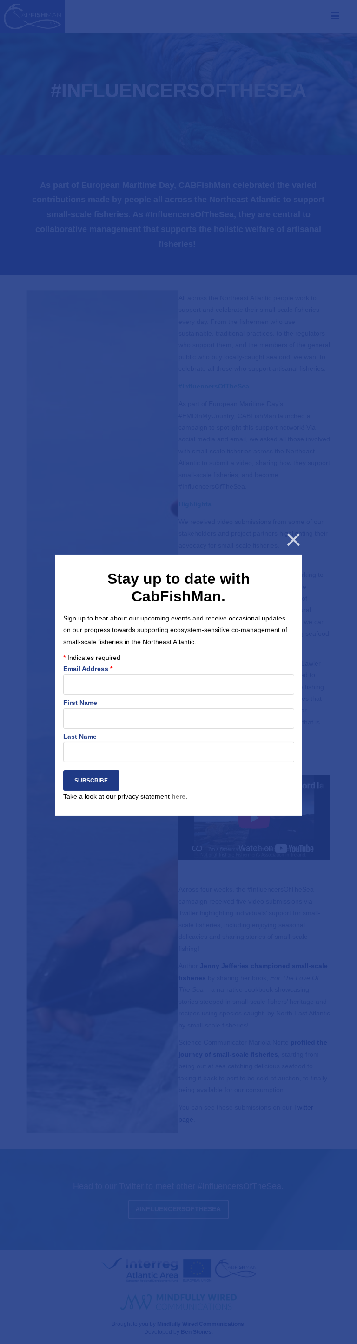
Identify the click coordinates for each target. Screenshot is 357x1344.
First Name (80, 702)
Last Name (79, 736)
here (178, 796)
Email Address (87, 669)
